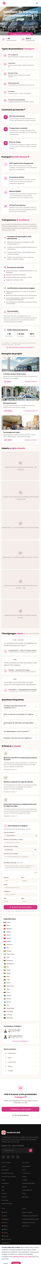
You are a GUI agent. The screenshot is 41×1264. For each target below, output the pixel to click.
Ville (5, 898)
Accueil (4, 1166)
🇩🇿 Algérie (5, 1229)
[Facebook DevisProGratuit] (13, 1157)
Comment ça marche (8, 1173)
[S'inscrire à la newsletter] (30, 1150)
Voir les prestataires (21, 1115)
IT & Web (24, 1180)
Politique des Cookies (28, 1222)
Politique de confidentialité (30, 1216)
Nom (23, 877)
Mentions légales (27, 1212)
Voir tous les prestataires (19, 1041)
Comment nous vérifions (9, 1176)
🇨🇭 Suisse (4, 1222)
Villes (3, 1186)
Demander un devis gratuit (21, 1109)
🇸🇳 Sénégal (5, 1236)
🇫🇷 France (4, 1212)
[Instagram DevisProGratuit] (3, 1157)
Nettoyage (25, 1197)
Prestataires (5, 1183)
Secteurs (4, 1193)
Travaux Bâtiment (27, 1190)
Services (4, 1197)
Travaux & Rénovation (28, 1183)
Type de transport (9, 832)
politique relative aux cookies (22, 1256)
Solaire (24, 1193)
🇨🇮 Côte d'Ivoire (6, 1239)
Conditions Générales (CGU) (30, 1219)
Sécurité (24, 1186)
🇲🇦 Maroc (4, 1216)
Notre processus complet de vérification (21, 347)
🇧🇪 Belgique (5, 1219)
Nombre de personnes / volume (13, 839)
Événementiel (26, 1166)
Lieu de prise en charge (11, 853)
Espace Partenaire (7, 1203)
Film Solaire (5, 1200)
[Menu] (37, 3)
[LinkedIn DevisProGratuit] (8, 1157)
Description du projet (13, 862)
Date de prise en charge (11, 846)
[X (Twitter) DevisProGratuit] (18, 1157)
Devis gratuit (5, 1170)
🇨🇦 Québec (5, 1226)
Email (6, 884)
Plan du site (25, 1226)
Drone (24, 1170)
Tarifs (3, 1180)
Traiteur (24, 1176)
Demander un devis (30, 381)
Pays (23, 898)
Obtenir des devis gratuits (21, 34)
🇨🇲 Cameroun (5, 1243)
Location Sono (26, 1173)
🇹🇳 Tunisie (5, 1232)
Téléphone (7, 891)
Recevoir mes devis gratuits (21, 907)
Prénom (6, 877)
